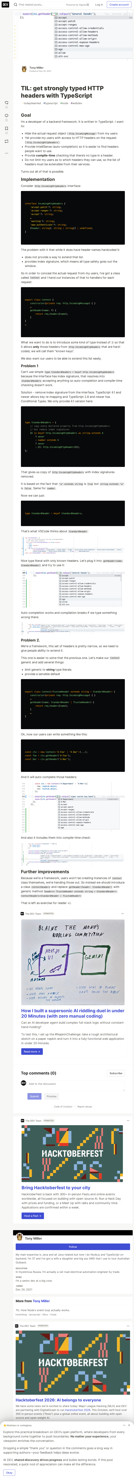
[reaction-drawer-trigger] (6, 104)
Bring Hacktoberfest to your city (56, 1187)
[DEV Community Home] (5, 4)
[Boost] (6, 141)
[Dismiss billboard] (129, 1425)
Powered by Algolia (76, 4)
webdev (76, 103)
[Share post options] (6, 153)
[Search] (15, 5)
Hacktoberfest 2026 (77, 1410)
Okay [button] (9, 1472)
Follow (73, 1246)
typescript (50, 103)
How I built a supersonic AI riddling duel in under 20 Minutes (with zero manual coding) (72, 1013)
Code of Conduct (63, 1106)
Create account (119, 4)
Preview (52, 1096)
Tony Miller (36, 67)
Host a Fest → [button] (32, 1215)
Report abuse (84, 1106)
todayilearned (31, 103)
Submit (34, 1096)
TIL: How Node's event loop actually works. (42, 1312)
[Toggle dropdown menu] (122, 913)
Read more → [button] (32, 1051)
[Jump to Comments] (6, 117)
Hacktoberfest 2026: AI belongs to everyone (58, 1400)
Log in (99, 4)
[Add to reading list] (6, 130)
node (64, 103)
